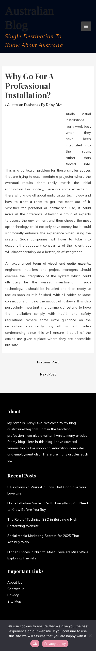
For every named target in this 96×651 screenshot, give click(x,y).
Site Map (14, 601)
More (17, 460)
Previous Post (48, 362)
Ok (35, 644)
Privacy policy (55, 644)
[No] (89, 635)
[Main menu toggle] (86, 26)
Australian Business (22, 104)
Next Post (48, 374)
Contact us (15, 589)
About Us (14, 582)
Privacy (13, 595)
